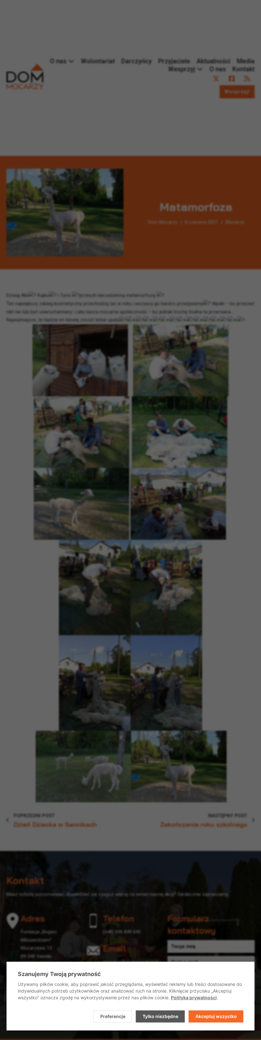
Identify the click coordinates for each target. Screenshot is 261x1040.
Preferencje (112, 1016)
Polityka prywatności (194, 997)
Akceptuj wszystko (216, 1016)
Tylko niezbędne (160, 1016)
